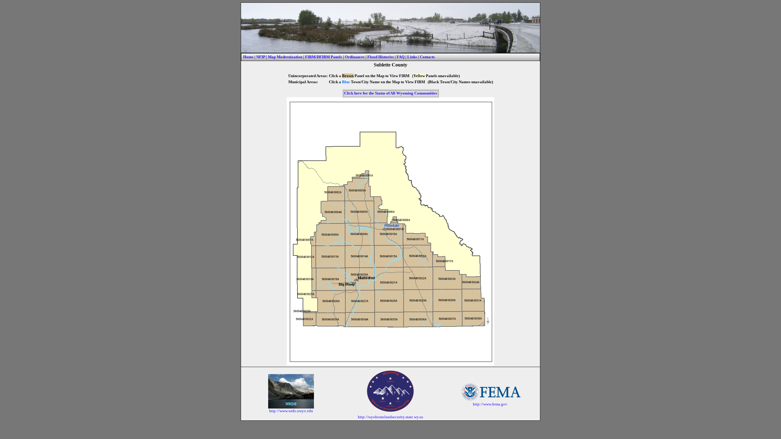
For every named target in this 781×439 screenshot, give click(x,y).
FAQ (401, 57)
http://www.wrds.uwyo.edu (291, 411)
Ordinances (355, 57)
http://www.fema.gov (490, 404)
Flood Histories (380, 57)
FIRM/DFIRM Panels (323, 57)
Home (248, 57)
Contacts (427, 57)
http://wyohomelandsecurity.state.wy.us (390, 417)
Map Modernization (285, 57)
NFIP (260, 57)
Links (412, 57)
